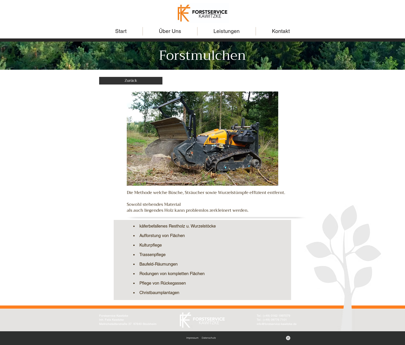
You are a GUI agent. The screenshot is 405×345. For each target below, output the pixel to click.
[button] (202, 138)
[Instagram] (288, 338)
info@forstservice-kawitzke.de (277, 324)
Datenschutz (209, 337)
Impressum (192, 337)
